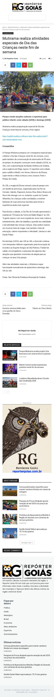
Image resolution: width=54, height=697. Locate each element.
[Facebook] (12, 65)
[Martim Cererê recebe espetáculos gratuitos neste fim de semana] (10, 369)
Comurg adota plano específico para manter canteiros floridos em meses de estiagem (34, 489)
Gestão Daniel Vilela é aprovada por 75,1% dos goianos (25, 674)
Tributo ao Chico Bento (41, 308)
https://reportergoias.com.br (27, 334)
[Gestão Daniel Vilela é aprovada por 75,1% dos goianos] (10, 533)
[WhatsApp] (30, 65)
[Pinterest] (24, 65)
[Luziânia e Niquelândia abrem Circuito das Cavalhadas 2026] (10, 382)
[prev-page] (4, 391)
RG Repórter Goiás (11, 58)
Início (4, 27)
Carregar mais (26, 543)
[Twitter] (18, 65)
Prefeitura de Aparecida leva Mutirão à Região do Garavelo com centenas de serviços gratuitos (34, 517)
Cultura (5, 386)
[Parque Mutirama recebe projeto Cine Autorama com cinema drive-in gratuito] (10, 355)
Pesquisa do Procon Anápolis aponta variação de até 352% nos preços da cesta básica (33, 503)
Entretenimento (13, 27)
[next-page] (8, 391)
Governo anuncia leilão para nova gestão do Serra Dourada (14, 311)
